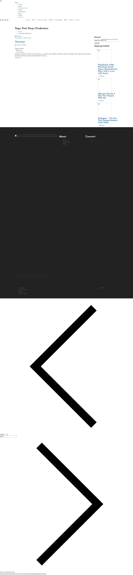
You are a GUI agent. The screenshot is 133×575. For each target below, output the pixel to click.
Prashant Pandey (21, 45)
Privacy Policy (22, 293)
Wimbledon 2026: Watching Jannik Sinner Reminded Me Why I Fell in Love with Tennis (107, 69)
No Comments (20, 52)
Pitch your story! (23, 8)
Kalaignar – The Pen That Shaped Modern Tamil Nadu (108, 120)
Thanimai (20, 42)
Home (20, 4)
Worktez (102, 288)
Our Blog (21, 288)
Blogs (20, 13)
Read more (18, 57)
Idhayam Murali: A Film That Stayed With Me (106, 96)
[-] (1, 1)
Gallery (20, 10)
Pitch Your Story (23, 289)
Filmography (22, 11)
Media (20, 15)
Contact (21, 17)
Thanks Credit (27, 38)
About (20, 6)
